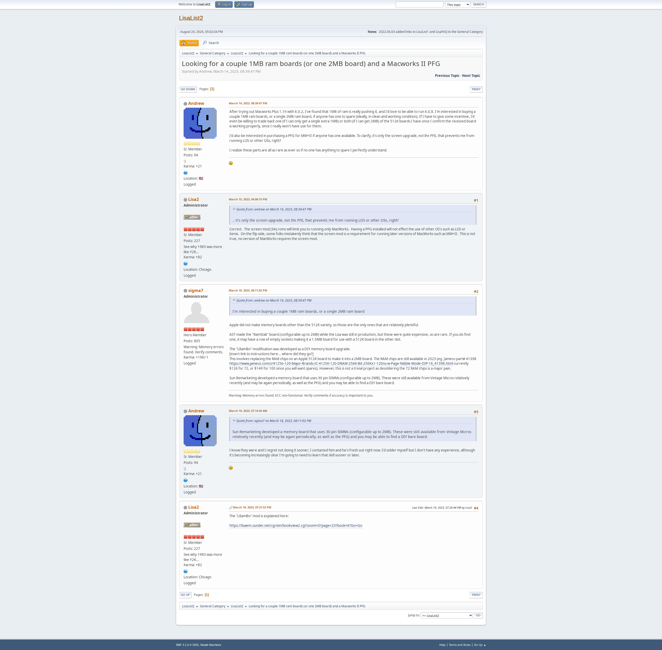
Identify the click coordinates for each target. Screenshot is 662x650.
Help (442, 645)
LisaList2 (191, 17)
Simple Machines (210, 644)
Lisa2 (193, 199)
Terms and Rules (460, 645)
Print (476, 89)
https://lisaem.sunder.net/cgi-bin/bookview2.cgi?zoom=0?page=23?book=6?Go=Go (295, 525)
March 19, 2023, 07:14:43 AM (248, 411)
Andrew (196, 103)
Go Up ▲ (480, 645)
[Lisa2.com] (186, 263)
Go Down (188, 89)
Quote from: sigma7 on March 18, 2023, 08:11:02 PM (273, 421)
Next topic (471, 75)
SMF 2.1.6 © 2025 (187, 644)
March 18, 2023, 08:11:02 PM (248, 290)
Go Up (185, 595)
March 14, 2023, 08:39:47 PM (248, 103)
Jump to (413, 615)
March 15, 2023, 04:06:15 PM (248, 199)
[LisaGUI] (186, 172)
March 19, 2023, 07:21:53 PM (252, 507)
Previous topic (447, 75)
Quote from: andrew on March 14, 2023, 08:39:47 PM (273, 209)
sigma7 (195, 290)
